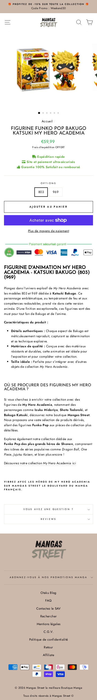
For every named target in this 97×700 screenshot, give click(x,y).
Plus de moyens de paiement (48, 230)
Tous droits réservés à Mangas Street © (48, 696)
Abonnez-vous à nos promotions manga (48, 577)
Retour (48, 647)
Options (48, 183)
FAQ (48, 600)
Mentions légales (48, 624)
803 (41, 192)
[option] (48, 6)
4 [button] (51, 113)
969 (56, 192)
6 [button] (58, 113)
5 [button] (55, 113)
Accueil (47, 121)
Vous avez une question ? (48, 509)
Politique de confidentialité (48, 639)
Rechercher (48, 616)
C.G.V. (48, 631)
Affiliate (48, 655)
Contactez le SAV (48, 608)
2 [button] (43, 113)
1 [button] (39, 113)
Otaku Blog (48, 592)
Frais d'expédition (43, 147)
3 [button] (47, 113)
